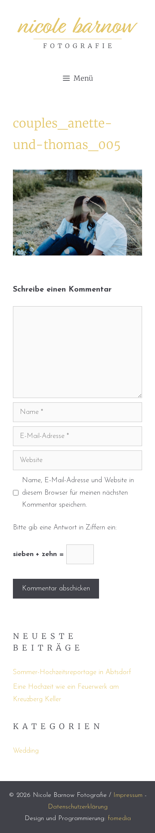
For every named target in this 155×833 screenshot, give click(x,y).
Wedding (26, 751)
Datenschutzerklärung (78, 807)
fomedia (119, 818)
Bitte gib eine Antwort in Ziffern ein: (65, 527)
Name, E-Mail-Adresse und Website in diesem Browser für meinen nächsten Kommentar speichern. (78, 493)
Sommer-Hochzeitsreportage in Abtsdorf (72, 672)
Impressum (128, 795)
